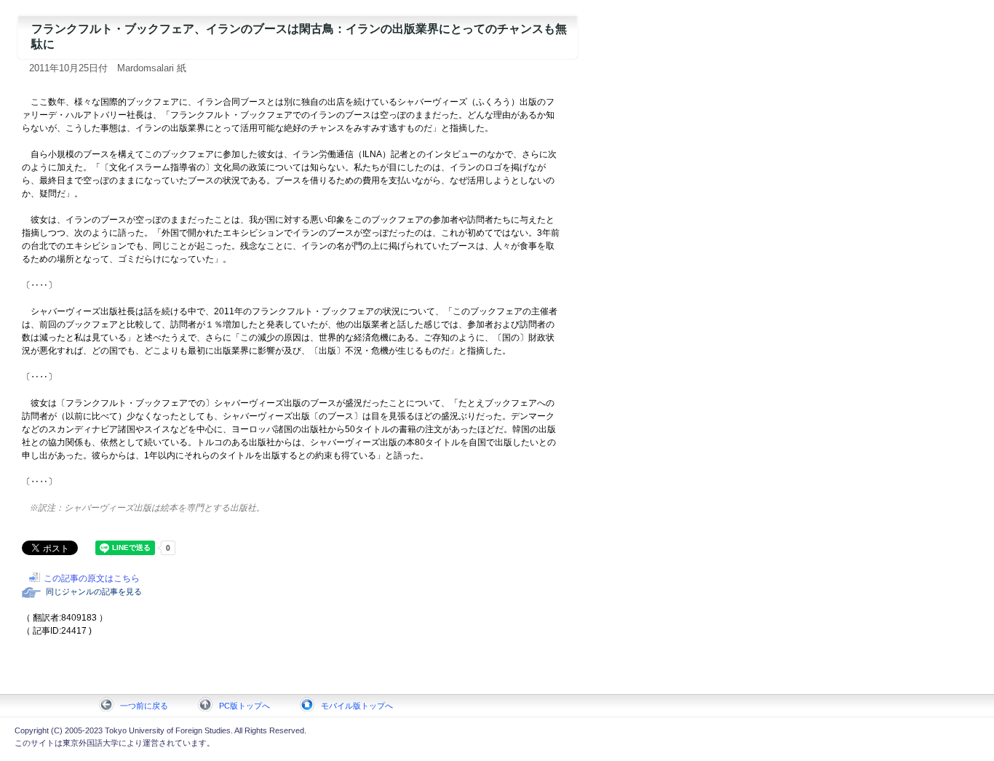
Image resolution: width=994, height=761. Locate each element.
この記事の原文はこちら (92, 578)
